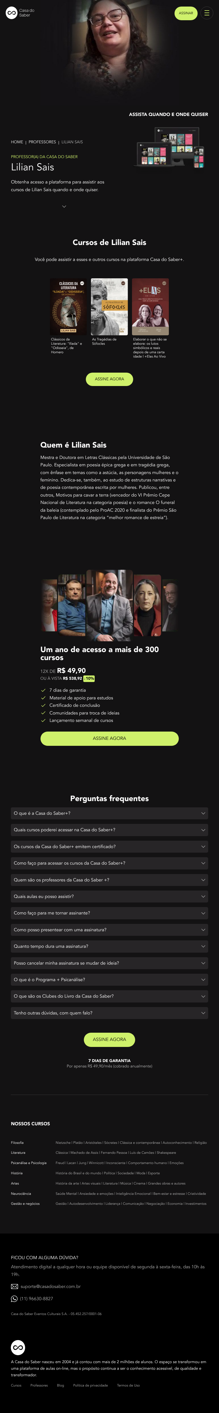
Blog (60, 1385)
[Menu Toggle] (206, 13)
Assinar (186, 13)
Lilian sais (72, 142)
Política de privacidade (90, 1385)
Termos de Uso (128, 1385)
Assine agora (109, 379)
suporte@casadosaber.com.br (50, 1286)
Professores (42, 142)
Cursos (16, 1385)
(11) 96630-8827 (36, 1299)
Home (17, 142)
